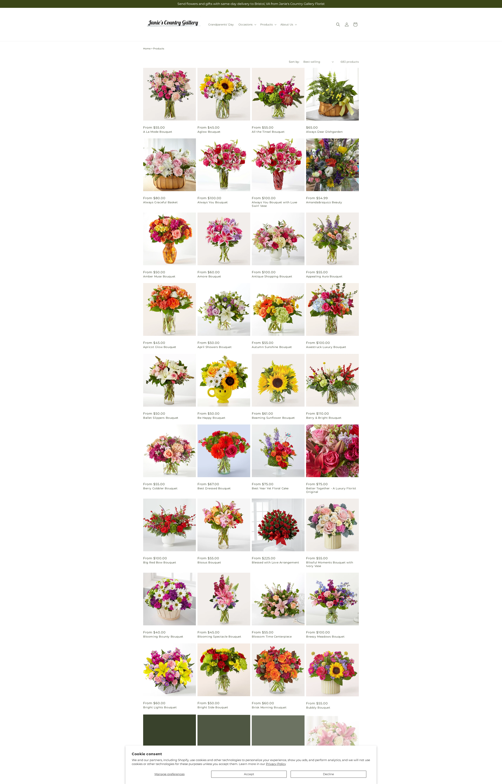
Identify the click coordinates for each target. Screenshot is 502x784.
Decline (328, 774)
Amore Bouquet (209, 276)
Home (147, 48)
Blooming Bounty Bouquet (163, 636)
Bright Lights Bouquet (160, 707)
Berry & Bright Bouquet (323, 418)
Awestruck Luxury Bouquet (326, 347)
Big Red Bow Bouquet (159, 562)
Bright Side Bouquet (212, 707)
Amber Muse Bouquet (159, 276)
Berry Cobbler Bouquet (160, 488)
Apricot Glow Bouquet (159, 347)
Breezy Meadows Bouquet (325, 636)
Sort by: (294, 62)
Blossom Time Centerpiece (272, 636)
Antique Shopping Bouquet (272, 276)
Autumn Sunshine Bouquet (272, 347)
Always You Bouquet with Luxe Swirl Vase (274, 204)
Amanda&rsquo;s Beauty (324, 202)
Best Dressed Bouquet (214, 488)
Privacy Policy (276, 764)
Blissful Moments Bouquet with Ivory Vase (329, 564)
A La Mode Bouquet (157, 132)
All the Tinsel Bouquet (268, 132)
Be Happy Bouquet (211, 418)
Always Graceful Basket (160, 202)
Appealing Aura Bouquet (324, 276)
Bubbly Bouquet (318, 707)
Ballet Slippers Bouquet (160, 418)
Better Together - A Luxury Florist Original (331, 490)
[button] (247, 24)
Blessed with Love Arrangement (275, 562)
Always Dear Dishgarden (324, 132)
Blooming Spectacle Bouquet (219, 636)
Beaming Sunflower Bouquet (273, 418)
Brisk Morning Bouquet (269, 707)
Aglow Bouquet (209, 132)
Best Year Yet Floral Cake (270, 488)
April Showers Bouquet (214, 347)
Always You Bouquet (212, 202)
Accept (249, 774)
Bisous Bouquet (209, 562)
